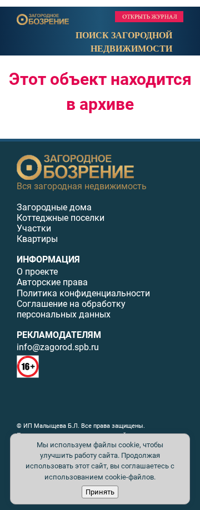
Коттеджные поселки (60, 218)
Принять (100, 492)
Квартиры (37, 239)
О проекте (37, 271)
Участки (34, 228)
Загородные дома (54, 207)
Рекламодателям (59, 335)
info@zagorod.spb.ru (58, 347)
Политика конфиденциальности (83, 293)
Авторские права (52, 282)
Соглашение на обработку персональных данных (71, 309)
